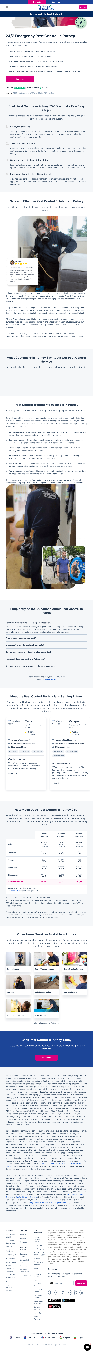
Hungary (66, 1338)
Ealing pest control (59, 1202)
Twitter (56, 1292)
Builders (37, 1258)
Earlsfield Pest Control (51, 1163)
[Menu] (8, 7)
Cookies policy (25, 1275)
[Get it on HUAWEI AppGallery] (54, 1306)
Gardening (38, 1245)
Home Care (38, 1313)
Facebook (50, 1292)
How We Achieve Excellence (10, 1249)
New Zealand (33, 1338)
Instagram (75, 1292)
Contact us (24, 1242)
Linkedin (81, 1292)
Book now (19, 79)
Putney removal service (37, 1202)
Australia (16, 1338)
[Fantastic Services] (46, 7)
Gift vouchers (11, 1258)
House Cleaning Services (37, 1239)
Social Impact (11, 1262)
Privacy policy (25, 1266)
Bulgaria (80, 1338)
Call (84, 7)
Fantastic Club (15, 891)
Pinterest (63, 1292)
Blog (7, 1281)
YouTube (69, 1292)
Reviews (23, 1238)
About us (23, 1235)
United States (50, 1338)
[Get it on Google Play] (68, 1300)
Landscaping (39, 1249)
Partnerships (10, 1277)
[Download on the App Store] (54, 1300)
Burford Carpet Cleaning (26, 1197)
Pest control (38, 1280)
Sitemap (9, 1291)
